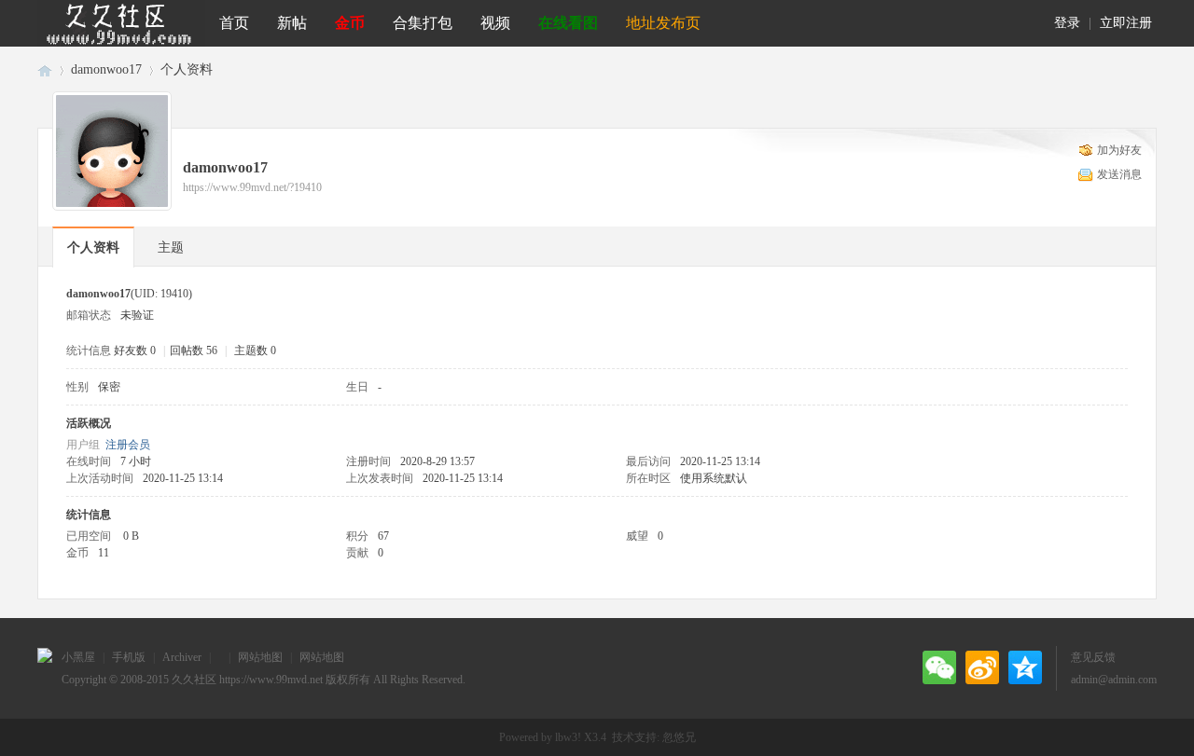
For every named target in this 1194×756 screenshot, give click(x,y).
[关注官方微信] (939, 667)
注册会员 (127, 444)
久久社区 (44, 69)
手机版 (129, 657)
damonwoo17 (106, 69)
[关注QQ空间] (1025, 667)
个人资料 (93, 247)
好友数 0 (135, 350)
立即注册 (1126, 23)
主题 (171, 247)
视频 (495, 23)
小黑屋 (78, 657)
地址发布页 (663, 23)
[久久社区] (121, 23)
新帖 (292, 23)
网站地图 (260, 657)
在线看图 (568, 23)
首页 (234, 23)
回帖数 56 (193, 350)
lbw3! (568, 737)
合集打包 (422, 23)
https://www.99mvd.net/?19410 (252, 187)
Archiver (181, 657)
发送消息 (1119, 174)
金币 (350, 23)
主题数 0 (255, 350)
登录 (1067, 23)
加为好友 (1119, 150)
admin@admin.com (1114, 679)
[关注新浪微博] (982, 667)
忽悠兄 (679, 737)
